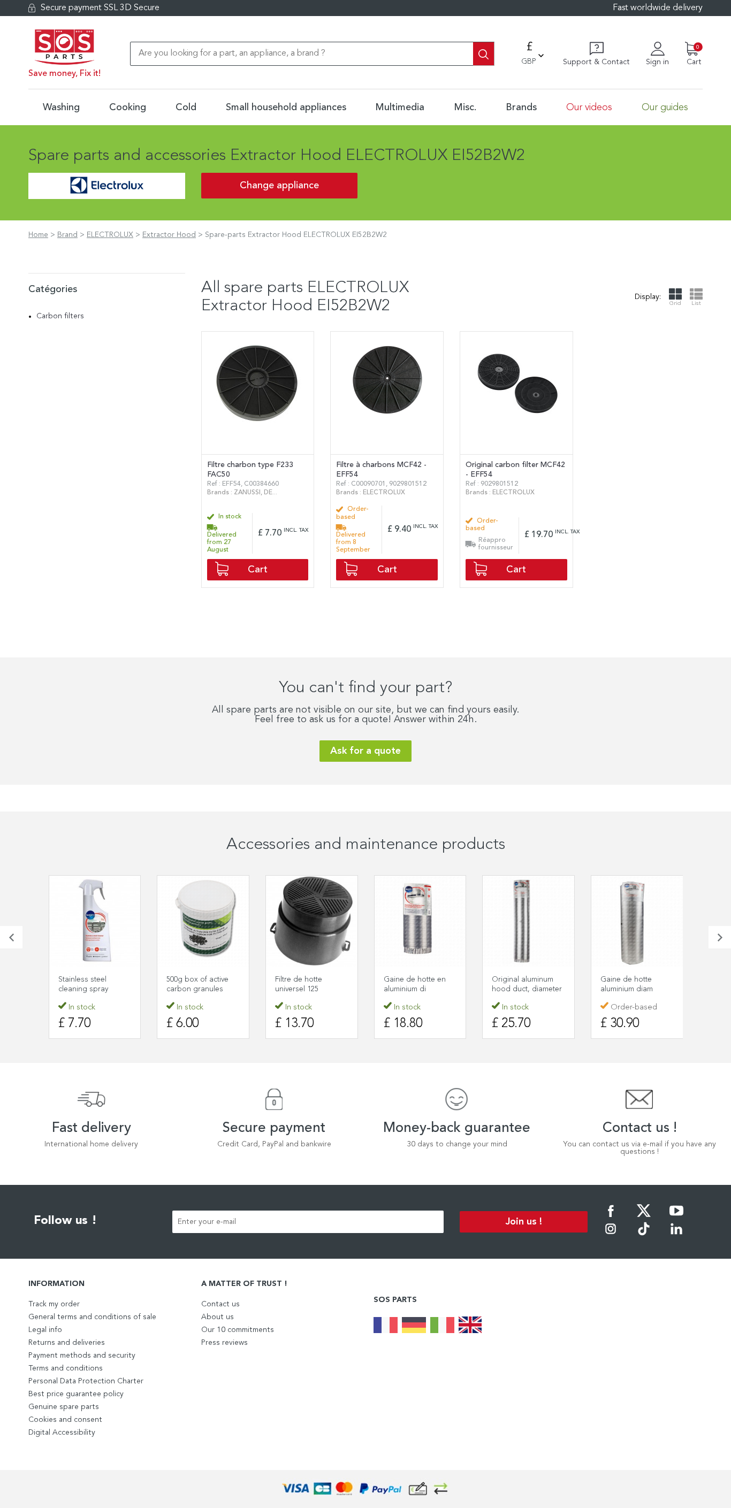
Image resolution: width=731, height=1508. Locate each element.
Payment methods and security (81, 1355)
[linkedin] (676, 1236)
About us (217, 1317)
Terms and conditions (65, 1368)
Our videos (589, 107)
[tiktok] (644, 1236)
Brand (67, 235)
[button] (11, 937)
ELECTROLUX (110, 235)
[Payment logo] (365, 1489)
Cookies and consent (65, 1419)
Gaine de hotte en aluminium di (415, 984)
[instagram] (611, 1236)
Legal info (45, 1330)
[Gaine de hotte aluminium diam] (637, 921)
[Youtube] (676, 1218)
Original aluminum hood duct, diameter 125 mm (527, 989)
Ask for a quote (365, 751)
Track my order (54, 1304)
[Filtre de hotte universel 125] (311, 921)
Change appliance (279, 185)
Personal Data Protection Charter (85, 1381)
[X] (644, 1218)
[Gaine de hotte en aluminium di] (420, 921)
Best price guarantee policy (76, 1394)
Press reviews (224, 1342)
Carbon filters (60, 316)
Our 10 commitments (237, 1330)
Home (38, 235)
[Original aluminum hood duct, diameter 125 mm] (528, 921)
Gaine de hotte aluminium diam (626, 984)
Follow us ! (65, 1221)
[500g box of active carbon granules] (203, 921)
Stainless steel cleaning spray (83, 984)
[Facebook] (611, 1218)
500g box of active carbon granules (197, 984)
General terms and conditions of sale (92, 1317)
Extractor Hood (169, 235)
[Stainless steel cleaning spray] (95, 921)
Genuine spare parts (63, 1407)
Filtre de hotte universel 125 (298, 984)
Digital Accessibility (61, 1432)
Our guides (665, 107)
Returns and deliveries (66, 1342)
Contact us (220, 1304)
